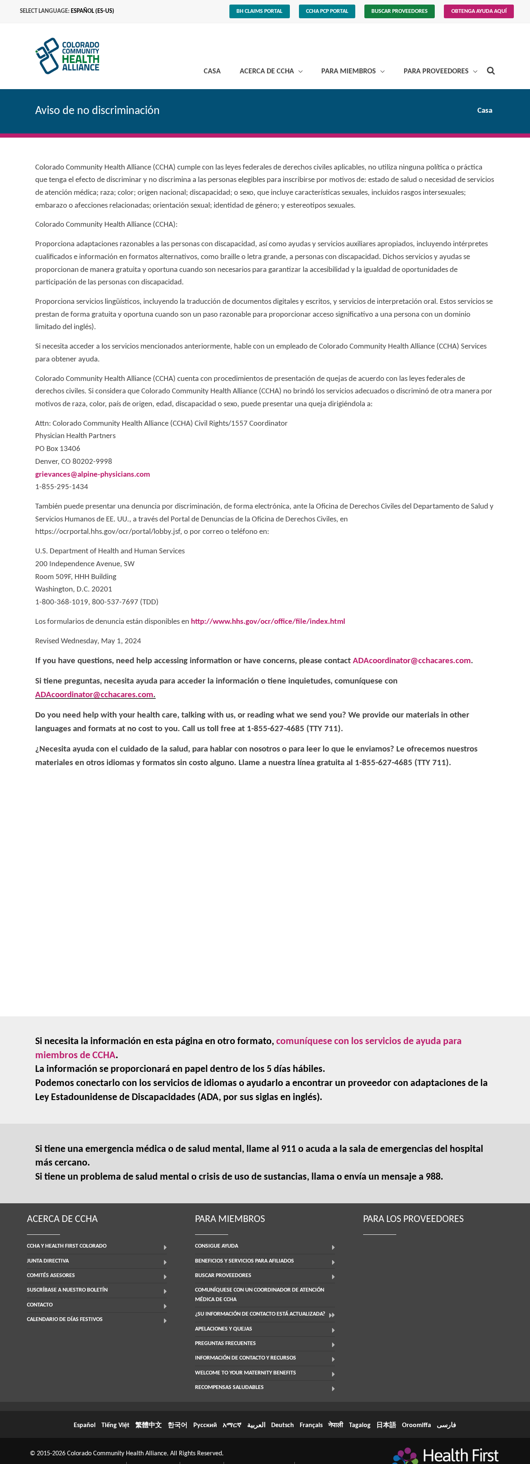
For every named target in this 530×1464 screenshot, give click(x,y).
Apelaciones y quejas (223, 1329)
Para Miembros (349, 71)
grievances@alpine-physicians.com (92, 475)
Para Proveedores (437, 71)
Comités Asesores (51, 1276)
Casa (212, 71)
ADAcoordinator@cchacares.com (412, 661)
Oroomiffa (416, 1425)
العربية (256, 1425)
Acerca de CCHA (268, 71)
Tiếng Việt (115, 1425)
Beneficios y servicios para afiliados (244, 1261)
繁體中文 (148, 1425)
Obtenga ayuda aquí (479, 11)
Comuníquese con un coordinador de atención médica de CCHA (259, 1294)
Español (85, 1425)
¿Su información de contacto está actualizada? (260, 1314)
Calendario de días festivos (65, 1319)
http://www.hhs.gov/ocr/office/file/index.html (268, 622)
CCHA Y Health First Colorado (66, 1246)
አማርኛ (232, 1425)
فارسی (446, 1425)
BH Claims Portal (259, 11)
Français (311, 1425)
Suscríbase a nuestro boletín (67, 1290)
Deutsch (282, 1425)
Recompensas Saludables (229, 1387)
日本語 (386, 1425)
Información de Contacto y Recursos (245, 1358)
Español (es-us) (92, 11)
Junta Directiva (48, 1261)
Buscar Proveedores (399, 11)
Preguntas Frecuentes (225, 1343)
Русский (205, 1425)
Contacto (40, 1305)
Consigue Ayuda (216, 1246)
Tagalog (360, 1425)
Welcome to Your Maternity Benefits (245, 1373)
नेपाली (335, 1425)
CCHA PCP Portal (327, 11)
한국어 (178, 1425)
